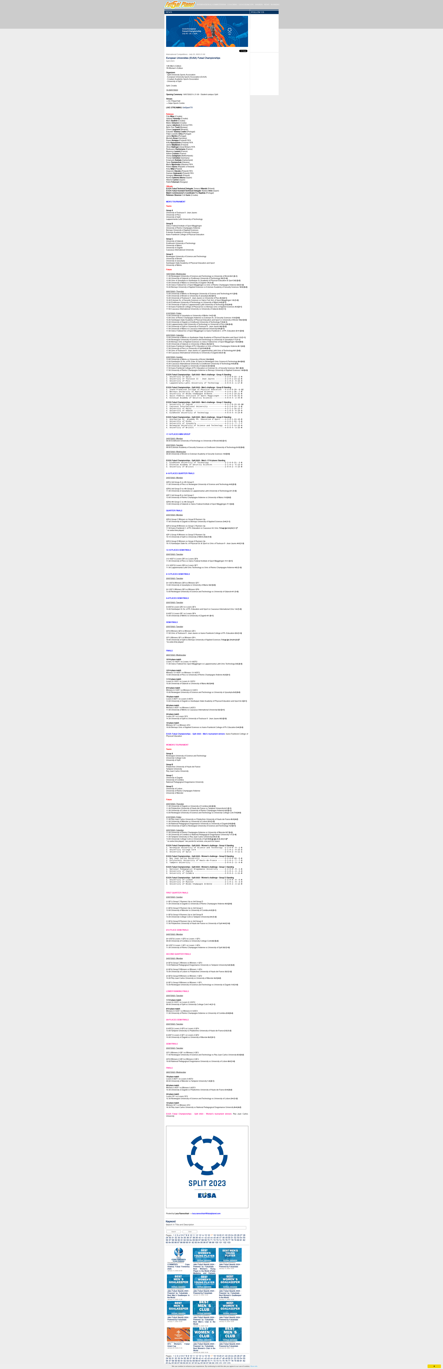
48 (223, 1237)
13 (200, 1235)
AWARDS (259, 5)
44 (211, 1237)
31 (173, 1237)
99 (213, 1242)
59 (176, 1240)
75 (223, 1240)
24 (232, 1235)
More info (253, 1366)
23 (229, 1235)
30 (170, 1237)
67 (199, 1240)
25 (235, 1235)
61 (182, 1240)
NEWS (266, 5)
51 (232, 1237)
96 (204, 1242)
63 (188, 1240)
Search (173, 1231)
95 (201, 1242)
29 (167, 1237)
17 (211, 1235)
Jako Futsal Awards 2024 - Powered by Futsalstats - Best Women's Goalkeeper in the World (230, 1294)
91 (190, 1242)
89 (184, 1242)
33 (179, 1237)
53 (238, 1237)
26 (238, 1235)
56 (167, 1240)
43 (208, 1237)
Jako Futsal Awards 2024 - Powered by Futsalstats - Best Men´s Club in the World (204, 1320)
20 (220, 1235)
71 (211, 1240)
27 (241, 1235)
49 (226, 1237)
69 (205, 1240)
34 (182, 1237)
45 (214, 1237)
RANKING (275, 5)
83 (167, 1242)
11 (194, 1235)
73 (217, 1240)
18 (214, 1235)
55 (244, 1237)
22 (226, 1235)
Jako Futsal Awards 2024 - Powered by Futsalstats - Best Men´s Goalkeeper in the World (178, 1294)
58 (173, 1240)
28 (244, 1235)
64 (191, 1240)
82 (244, 1240)
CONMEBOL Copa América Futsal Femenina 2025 (178, 1266)
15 (205, 1235)
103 (228, 1242)
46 (217, 1237)
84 (170, 1242)
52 (235, 1237)
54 (241, 1237)
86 (175, 1242)
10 (191, 1235)
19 (217, 1235)
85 (173, 1242)
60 (179, 1240)
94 (199, 1242)
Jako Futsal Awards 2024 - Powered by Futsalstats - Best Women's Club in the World (204, 1347)
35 (185, 1237)
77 (229, 1240)
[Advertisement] (264, 73)
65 (194, 1240)
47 (220, 1237)
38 (194, 1237)
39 (196, 1237)
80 (238, 1240)
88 (181, 1242)
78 (232, 1240)
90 (187, 1242)
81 (241, 1240)
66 (196, 1240)
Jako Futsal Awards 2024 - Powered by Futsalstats (230, 1265)
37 (191, 1237)
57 (170, 1240)
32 (176, 1237)
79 (235, 1240)
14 (202, 1235)
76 (226, 1240)
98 (210, 1242)
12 (197, 1235)
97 (207, 1242)
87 (178, 1242)
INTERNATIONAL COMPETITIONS (211, 5)
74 (220, 1240)
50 (229, 1237)
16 (208, 1235)
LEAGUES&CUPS (246, 5)
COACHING (232, 5)
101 (220, 1242)
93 (196, 1242)
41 (202, 1237)
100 (216, 1242)
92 (193, 1242)
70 (208, 1240)
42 (205, 1237)
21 (223, 1235)
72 (214, 1240)
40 (199, 1237)
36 (188, 1237)
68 (202, 1240)
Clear (190, 1231)
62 (185, 1240)
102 (224, 1242)
